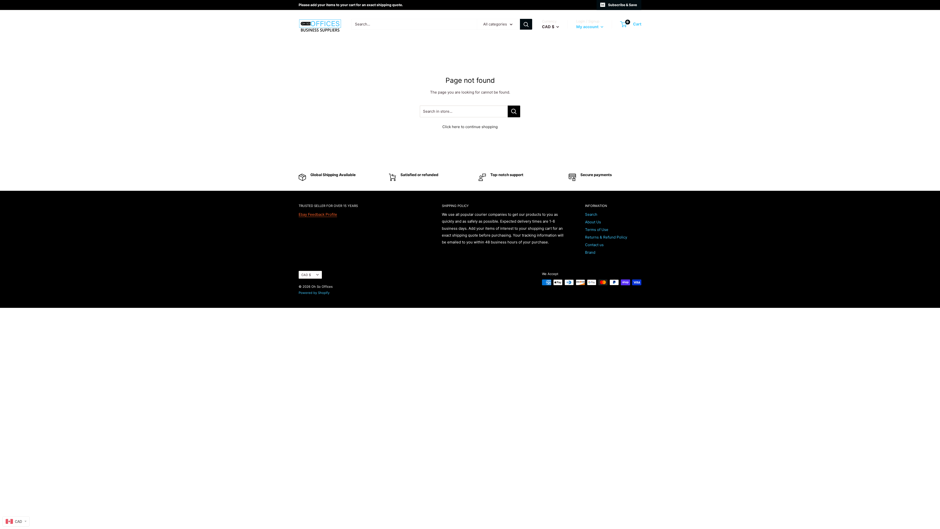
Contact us (594, 244)
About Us (593, 222)
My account (587, 26)
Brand (590, 252)
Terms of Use (596, 229)
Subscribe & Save (622, 5)
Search (591, 214)
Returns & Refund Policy (606, 237)
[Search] (526, 24)
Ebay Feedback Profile (318, 214)
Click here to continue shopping (470, 126)
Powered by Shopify (314, 293)
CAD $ (306, 275)
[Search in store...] (514, 111)
